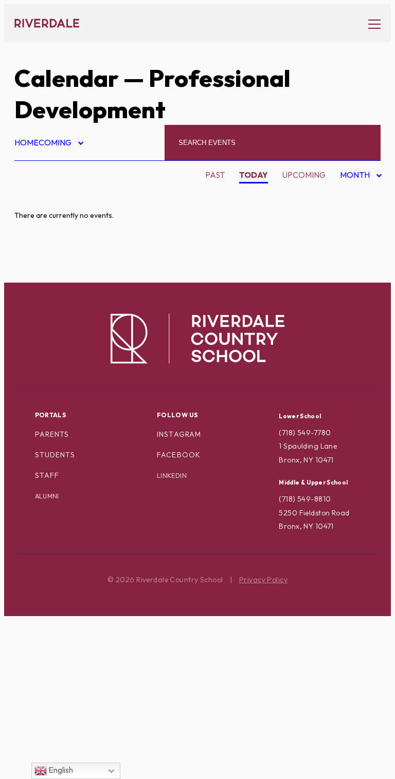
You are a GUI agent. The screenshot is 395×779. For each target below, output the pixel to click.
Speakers (43, 666)
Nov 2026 (352, 244)
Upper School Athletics (75, 731)
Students (55, 454)
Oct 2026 (352, 227)
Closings (42, 276)
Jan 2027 (351, 276)
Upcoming (304, 175)
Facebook (179, 454)
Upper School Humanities (78, 748)
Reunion (41, 633)
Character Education (71, 260)
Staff (47, 475)
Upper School (53, 715)
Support (41, 699)
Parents (52, 434)
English (60, 770)
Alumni (38, 227)
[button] (369, 23)
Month (356, 176)
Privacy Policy (263, 579)
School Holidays (60, 650)
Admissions (47, 195)
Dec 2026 (352, 260)
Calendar (66, 78)
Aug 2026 (352, 195)
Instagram (179, 434)
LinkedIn (172, 475)
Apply (36, 243)
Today (253, 175)
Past (215, 175)
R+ (28, 618)
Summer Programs (62, 682)
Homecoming (48, 144)
